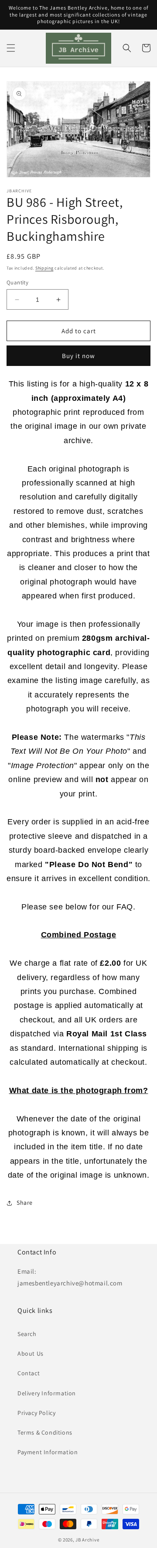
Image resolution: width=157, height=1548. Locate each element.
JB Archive (87, 1540)
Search (27, 1334)
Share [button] (25, 1202)
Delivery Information (46, 1393)
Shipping (44, 268)
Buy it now (78, 356)
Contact (28, 1373)
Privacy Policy (36, 1413)
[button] (10, 48)
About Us (30, 1353)
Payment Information (47, 1452)
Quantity (17, 282)
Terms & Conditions (44, 1432)
